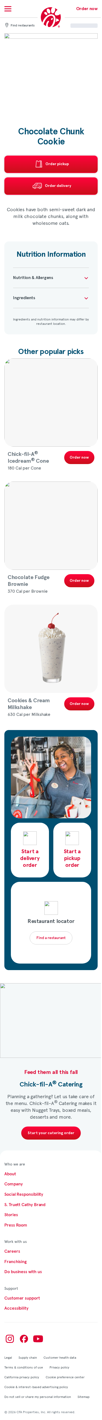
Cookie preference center (65, 1377)
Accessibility (16, 1308)
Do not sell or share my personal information (37, 1396)
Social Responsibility (23, 1194)
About (10, 1174)
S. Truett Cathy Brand (24, 1205)
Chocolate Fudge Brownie (29, 581)
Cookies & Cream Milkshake (29, 704)
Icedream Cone (28, 458)
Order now (87, 9)
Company (13, 1184)
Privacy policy (59, 1367)
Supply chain (27, 1357)
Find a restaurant (51, 938)
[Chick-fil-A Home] (51, 17)
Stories (11, 1215)
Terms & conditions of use (23, 1367)
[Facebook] (23, 1338)
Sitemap (83, 1396)
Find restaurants (23, 25)
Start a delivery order (29, 858)
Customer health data (60, 1357)
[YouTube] (38, 1338)
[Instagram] (9, 1338)
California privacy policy (21, 1377)
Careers (12, 1251)
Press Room (15, 1225)
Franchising (15, 1261)
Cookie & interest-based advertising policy (36, 1387)
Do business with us (23, 1272)
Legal (8, 1357)
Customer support (22, 1298)
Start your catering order (51, 1133)
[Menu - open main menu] (8, 8)
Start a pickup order (72, 858)
